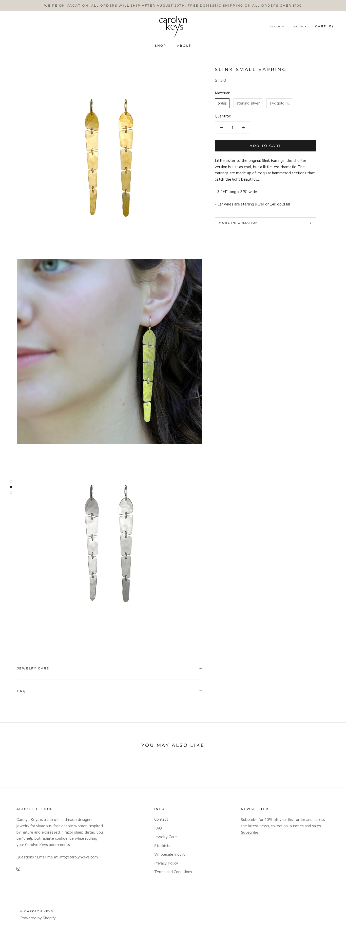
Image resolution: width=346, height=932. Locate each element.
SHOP (160, 45)
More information (238, 223)
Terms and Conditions (173, 871)
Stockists (162, 845)
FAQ (21, 691)
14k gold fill (279, 103)
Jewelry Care (33, 668)
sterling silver (248, 103)
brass (222, 103)
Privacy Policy (166, 863)
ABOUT (184, 45)
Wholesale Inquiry (170, 854)
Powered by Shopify (38, 918)
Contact (161, 819)
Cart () (324, 26)
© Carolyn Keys (36, 911)
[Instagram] (18, 869)
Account (278, 26)
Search (300, 26)
